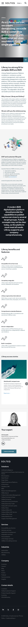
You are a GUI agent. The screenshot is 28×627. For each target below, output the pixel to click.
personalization (13, 177)
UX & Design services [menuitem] (7, 538)
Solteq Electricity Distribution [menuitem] (9, 501)
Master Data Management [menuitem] (8, 491)
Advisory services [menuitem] (6, 530)
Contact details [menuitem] (7, 585)
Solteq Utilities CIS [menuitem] (6, 510)
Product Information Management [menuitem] (11, 495)
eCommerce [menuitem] (4, 484)
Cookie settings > (11, 618)
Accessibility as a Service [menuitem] (8, 528)
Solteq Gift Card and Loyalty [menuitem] (9, 506)
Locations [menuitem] (4, 588)
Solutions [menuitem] (5, 467)
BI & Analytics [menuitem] (5, 476)
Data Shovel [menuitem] (4, 478)
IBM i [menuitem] (2, 488)
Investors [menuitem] (4, 564)
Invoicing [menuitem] (4, 595)
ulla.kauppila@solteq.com (8, 438)
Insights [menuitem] (3, 579)
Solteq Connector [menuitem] (6, 499)
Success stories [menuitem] (5, 577)
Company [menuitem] (5, 561)
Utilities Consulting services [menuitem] (9, 541)
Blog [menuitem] (2, 568)
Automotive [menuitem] (4, 550)
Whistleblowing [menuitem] (5, 597)
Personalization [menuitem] (5, 536)
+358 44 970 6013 (6, 440)
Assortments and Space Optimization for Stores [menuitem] (12, 472)
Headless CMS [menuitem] (5, 486)
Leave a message (9, 451)
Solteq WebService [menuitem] (6, 516)
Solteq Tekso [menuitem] (5, 508)
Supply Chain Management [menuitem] (9, 518)
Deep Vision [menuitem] (4, 480)
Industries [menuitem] (5, 547)
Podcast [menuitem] (3, 575)
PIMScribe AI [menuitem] (5, 493)
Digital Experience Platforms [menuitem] (9, 482)
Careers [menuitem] (3, 566)
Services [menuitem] (4, 524)
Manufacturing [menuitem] (5, 552)
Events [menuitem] (3, 572)
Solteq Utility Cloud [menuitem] (6, 514)
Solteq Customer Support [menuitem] (8, 591)
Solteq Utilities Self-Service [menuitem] (9, 512)
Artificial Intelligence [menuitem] (7, 470)
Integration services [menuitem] (7, 534)
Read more (7, 393)
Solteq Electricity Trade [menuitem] (8, 503)
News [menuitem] (3, 570)
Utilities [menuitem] (3, 555)
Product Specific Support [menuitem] (8, 593)
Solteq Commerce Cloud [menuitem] (8, 497)
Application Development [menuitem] (8, 532)
